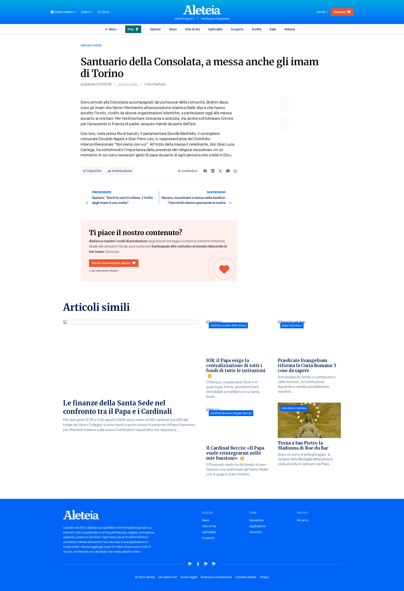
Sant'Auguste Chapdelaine (215, 18)
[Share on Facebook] (205, 171)
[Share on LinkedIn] (212, 171)
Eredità (256, 29)
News (173, 29)
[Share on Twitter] (220, 171)
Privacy (264, 577)
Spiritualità (215, 29)
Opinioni (155, 29)
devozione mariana (294, 408)
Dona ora (340, 12)
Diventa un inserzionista (216, 577)
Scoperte (237, 29)
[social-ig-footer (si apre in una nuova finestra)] (214, 564)
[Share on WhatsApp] (235, 171)
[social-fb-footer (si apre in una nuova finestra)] (198, 564)
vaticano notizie (91, 45)
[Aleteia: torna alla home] (202, 9)
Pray (131, 29)
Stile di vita (192, 29)
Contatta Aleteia (245, 577)
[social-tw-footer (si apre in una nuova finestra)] (206, 564)
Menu (113, 29)
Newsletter (256, 520)
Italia (273, 29)
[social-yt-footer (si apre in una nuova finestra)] (190, 564)
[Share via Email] (228, 171)
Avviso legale (189, 577)
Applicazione (257, 526)
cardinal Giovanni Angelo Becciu (231, 413)
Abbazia (289, 29)
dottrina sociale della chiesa (228, 325)
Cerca (105, 12)
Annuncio (255, 532)
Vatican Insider (128, 84)
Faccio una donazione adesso (111, 263)
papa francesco (292, 325)
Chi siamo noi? (167, 577)
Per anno (302, 520)
